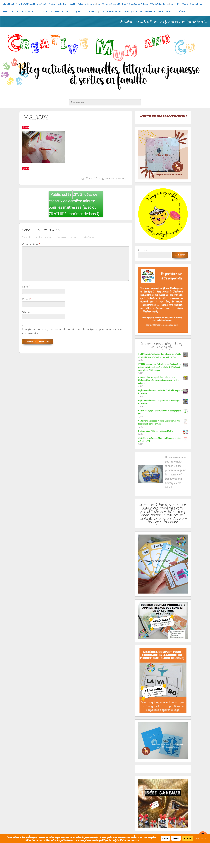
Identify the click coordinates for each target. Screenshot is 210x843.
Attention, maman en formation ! (31, 4)
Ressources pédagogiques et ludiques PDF (74, 11)
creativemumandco (115, 178)
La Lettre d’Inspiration (110, 11)
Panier (161, 11)
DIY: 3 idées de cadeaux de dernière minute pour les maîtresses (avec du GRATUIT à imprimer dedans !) (74, 204)
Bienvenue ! (8, 4)
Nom (26, 286)
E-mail (26, 299)
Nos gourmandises (159, 4)
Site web (27, 312)
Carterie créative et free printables (66, 4)
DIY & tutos (90, 4)
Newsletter (150, 11)
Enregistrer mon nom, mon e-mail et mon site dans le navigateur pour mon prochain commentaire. (72, 331)
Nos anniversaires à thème (135, 4)
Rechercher (143, 250)
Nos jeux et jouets (179, 4)
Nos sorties (196, 4)
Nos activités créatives (109, 4)
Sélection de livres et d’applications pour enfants (27, 11)
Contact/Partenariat (133, 11)
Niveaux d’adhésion (175, 11)
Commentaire (31, 244)
